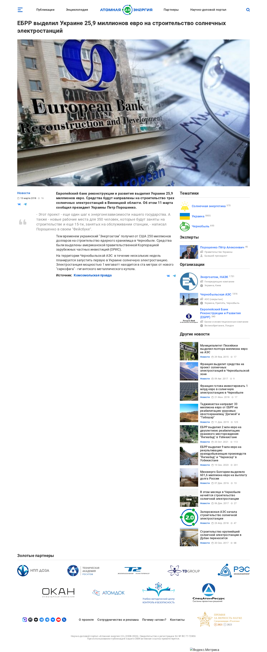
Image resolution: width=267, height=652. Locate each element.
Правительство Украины (219, 252)
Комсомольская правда (93, 275)
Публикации (45, 9)
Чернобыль (200, 226)
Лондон (229, 325)
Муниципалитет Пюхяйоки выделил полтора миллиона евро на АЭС (224, 349)
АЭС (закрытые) (214, 299)
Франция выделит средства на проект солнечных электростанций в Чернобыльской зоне (224, 369)
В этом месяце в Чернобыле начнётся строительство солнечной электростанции (220, 495)
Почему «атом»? (154, 619)
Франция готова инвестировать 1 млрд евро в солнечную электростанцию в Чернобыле (224, 389)
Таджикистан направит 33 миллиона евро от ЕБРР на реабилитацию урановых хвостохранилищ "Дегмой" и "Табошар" (220, 410)
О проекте (86, 619)
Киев (218, 285)
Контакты (177, 619)
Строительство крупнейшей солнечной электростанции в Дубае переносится (220, 535)
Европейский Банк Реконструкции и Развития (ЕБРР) (220, 313)
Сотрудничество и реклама (117, 619)
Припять (220, 303)
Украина (198, 216)
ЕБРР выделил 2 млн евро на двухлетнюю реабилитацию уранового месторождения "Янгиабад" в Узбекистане (220, 432)
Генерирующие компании (219, 281)
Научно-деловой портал (208, 9)
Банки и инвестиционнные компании (226, 321)
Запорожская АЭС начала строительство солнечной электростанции (218, 515)
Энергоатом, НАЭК (214, 277)
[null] (19, 204)
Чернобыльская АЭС (215, 294)
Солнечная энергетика (209, 206)
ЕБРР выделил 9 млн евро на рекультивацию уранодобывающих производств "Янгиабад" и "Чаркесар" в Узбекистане (223, 453)
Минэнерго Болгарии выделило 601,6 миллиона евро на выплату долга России (223, 475)
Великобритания (214, 325)
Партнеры (171, 9)
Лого (127, 10)
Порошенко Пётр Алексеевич (222, 247)
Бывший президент (216, 255)
